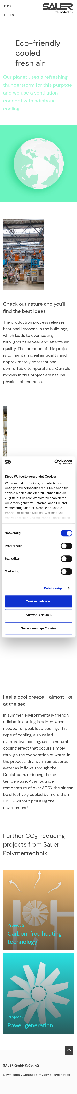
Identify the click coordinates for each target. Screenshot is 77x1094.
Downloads (11, 1075)
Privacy (43, 1075)
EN (12, 15)
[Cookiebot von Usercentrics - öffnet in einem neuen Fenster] (54, 462)
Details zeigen (54, 588)
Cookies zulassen (38, 601)
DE (6, 15)
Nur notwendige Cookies (38, 628)
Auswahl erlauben (39, 615)
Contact (29, 1075)
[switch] (66, 546)
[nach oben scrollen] (69, 1053)
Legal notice (61, 1075)
